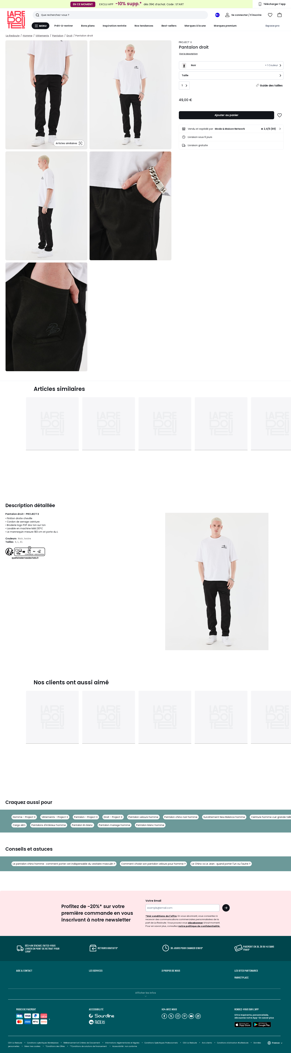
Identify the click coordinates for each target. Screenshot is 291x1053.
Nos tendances (144, 25)
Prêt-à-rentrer (63, 25)
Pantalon (57, 35)
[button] (280, 15)
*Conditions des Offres (55, 1046)
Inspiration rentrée (114, 25)
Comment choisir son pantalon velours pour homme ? (153, 863)
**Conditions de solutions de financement (88, 1046)
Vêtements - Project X (55, 817)
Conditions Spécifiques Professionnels (161, 1043)
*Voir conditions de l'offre (161, 916)
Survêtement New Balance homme (224, 817)
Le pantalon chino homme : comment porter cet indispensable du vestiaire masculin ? (64, 863)
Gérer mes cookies (32, 1046)
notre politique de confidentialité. (199, 926)
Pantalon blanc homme (150, 825)
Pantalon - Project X (86, 817)
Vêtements (42, 35)
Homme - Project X (24, 817)
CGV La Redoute (15, 1043)
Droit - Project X (113, 817)
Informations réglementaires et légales (122, 1043)
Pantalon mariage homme (114, 825)
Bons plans (88, 25)
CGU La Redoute (190, 1043)
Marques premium (225, 25)
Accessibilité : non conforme (124, 1046)
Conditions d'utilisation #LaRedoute (232, 1043)
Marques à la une (195, 25)
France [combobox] (276, 1042)
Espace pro (273, 25)
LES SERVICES (95, 970)
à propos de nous (171, 970)
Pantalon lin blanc (82, 825)
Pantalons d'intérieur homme (48, 825)
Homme (27, 35)
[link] (231, 129)
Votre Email (153, 901)
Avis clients (207, 1043)
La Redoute (13, 35)
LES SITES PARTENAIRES (246, 970)
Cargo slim (19, 825)
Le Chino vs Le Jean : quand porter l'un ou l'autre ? (221, 863)
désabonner (195, 922)
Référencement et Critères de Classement (81, 1043)
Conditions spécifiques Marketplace (42, 1043)
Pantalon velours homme (143, 817)
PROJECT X (185, 42)
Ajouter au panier (226, 115)
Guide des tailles (271, 85)
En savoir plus (266, 1017)
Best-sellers (169, 25)
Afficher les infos (145, 992)
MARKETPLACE (241, 977)
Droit (69, 35)
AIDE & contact (24, 970)
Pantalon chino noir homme (180, 817)
